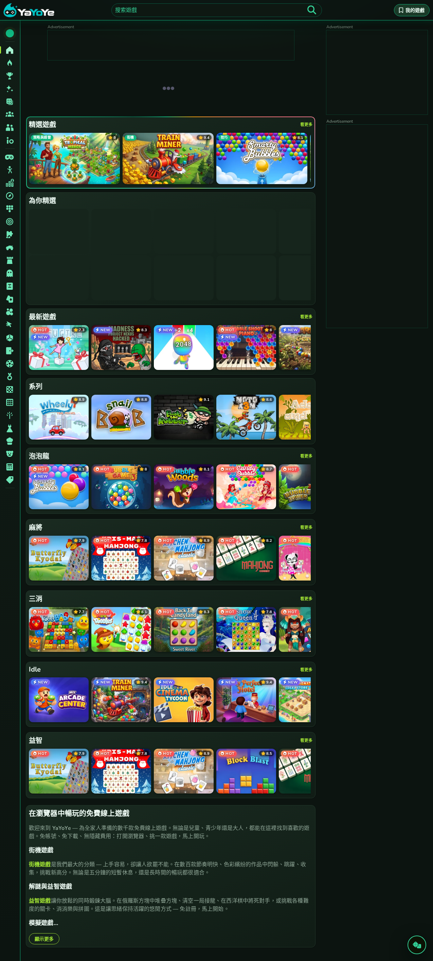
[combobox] (216, 10)
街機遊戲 (40, 864)
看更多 (306, 124)
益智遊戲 (40, 901)
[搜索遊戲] (312, 10)
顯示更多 (44, 939)
